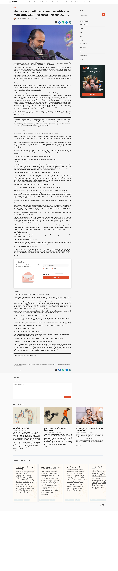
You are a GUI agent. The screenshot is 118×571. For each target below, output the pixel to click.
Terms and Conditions (59, 273)
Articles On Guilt (19, 404)
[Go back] (10, 2)
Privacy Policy (47, 274)
